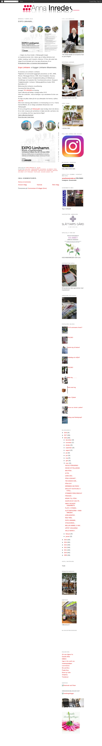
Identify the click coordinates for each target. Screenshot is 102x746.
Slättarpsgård (36, 109)
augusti (68, 450)
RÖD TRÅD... (69, 518)
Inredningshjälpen (67, 663)
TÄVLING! (70, 337)
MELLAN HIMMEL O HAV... (73, 525)
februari (68, 534)
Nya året (21, 171)
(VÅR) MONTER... (70, 515)
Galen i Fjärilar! (71, 397)
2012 (65, 547)
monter (55, 170)
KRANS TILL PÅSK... (71, 498)
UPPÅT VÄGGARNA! (71, 528)
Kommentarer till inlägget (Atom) (37, 188)
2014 (65, 542)
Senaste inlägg (22, 184)
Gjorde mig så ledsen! (73, 347)
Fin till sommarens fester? (74, 327)
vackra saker (45, 171)
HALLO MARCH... (70, 530)
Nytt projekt (29, 171)
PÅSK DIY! (68, 483)
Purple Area (65, 670)
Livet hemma (65, 665)
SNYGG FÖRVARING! (71, 465)
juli (67, 453)
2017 (65, 435)
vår (52, 171)
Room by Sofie (66, 672)
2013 (65, 545)
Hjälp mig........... (72, 377)
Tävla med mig (71, 387)
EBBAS (64, 659)
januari (68, 536)
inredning (34, 170)
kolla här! (20, 100)
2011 (65, 550)
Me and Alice (65, 668)
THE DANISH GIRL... (71, 481)
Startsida (39, 184)
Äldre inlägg (55, 184)
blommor (50, 169)
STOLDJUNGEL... (70, 523)
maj (67, 458)
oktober (68, 445)
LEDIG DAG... (69, 476)
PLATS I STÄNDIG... (71, 508)
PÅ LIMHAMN (28, 90)
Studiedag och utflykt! (73, 357)
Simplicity (65, 674)
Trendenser (65, 677)
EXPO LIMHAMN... (70, 520)
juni (67, 455)
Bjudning (43, 169)
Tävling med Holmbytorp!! (74, 417)
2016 (65, 438)
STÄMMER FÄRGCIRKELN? (73, 493)
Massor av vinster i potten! (75, 407)
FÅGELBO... (69, 496)
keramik (49, 170)
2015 (65, 539)
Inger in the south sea (68, 661)
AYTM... (67, 473)
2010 (65, 552)
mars (67, 463)
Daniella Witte (66, 656)
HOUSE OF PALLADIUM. (72, 468)
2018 (65, 432)
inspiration (42, 170)
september (69, 447)
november (69, 442)
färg (55, 169)
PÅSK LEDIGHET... (71, 478)
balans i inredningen (32, 169)
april (67, 460)
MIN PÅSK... (69, 470)
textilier (37, 171)
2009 (65, 555)
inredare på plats (24, 170)
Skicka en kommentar (24, 182)
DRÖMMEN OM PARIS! (72, 486)
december (69, 440)
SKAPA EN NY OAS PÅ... (72, 501)
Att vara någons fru (67, 654)
